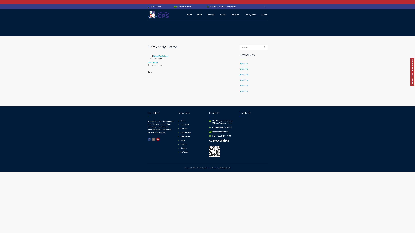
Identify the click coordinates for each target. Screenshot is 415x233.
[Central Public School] (158, 14)
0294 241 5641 (156, 6)
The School (184, 125)
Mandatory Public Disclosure (227, 6)
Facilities (183, 129)
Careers (183, 144)
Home (189, 15)
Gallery (223, 15)
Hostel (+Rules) (250, 15)
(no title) (244, 64)
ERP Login (213, 6)
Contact (264, 15)
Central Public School (161, 56)
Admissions (235, 15)
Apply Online (185, 136)
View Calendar (153, 62)
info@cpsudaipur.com (184, 6)
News (182, 140)
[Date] (149, 65)
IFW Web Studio (225, 168)
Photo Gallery (185, 132)
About (199, 15)
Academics (211, 15)
